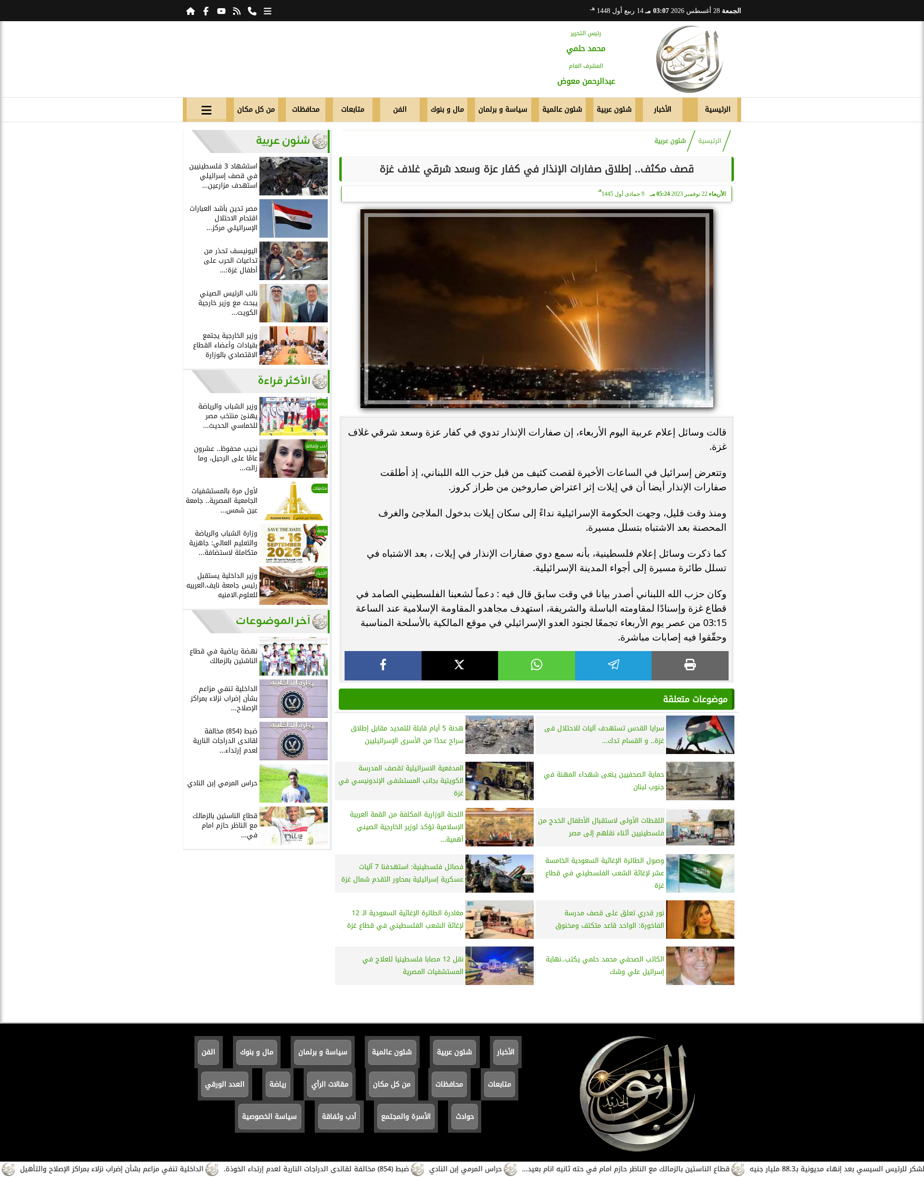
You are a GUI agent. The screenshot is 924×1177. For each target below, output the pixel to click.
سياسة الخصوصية (269, 1116)
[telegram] (613, 665)
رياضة (278, 1084)
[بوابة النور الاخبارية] (689, 59)
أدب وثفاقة (339, 1116)
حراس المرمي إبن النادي (506, 1169)
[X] (460, 665)
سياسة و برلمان (502, 109)
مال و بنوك (447, 109)
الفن (400, 109)
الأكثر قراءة (284, 381)
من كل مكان (256, 109)
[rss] (236, 10)
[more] (267, 10)
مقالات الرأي (329, 1084)
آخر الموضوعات (273, 621)
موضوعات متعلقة (695, 699)
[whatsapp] (536, 665)
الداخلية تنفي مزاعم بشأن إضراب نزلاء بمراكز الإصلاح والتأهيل (152, 1169)
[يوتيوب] (221, 10)
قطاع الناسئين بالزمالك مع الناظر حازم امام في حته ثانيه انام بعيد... (666, 1169)
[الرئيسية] (190, 10)
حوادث (465, 1116)
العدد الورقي (224, 1084)
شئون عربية (614, 109)
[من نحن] (252, 10)
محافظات (306, 109)
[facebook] (383, 665)
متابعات (352, 109)
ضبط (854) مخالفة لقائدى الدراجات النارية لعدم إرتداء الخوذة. (356, 1169)
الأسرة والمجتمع (406, 1116)
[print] (690, 665)
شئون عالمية (562, 109)
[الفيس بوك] (206, 10)
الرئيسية (718, 109)
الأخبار (662, 109)
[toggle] (206, 108)
